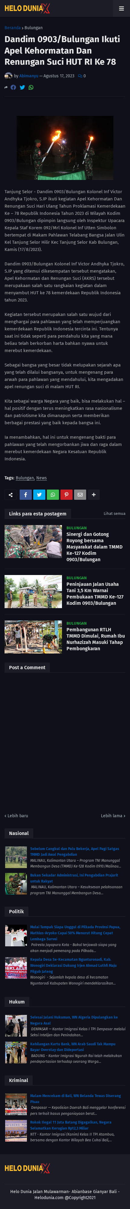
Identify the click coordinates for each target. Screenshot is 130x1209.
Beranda (13, 28)
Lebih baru (18, 815)
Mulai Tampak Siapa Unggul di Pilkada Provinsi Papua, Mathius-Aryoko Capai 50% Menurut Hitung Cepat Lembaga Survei (75, 933)
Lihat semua (114, 513)
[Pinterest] (66, 495)
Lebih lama (111, 815)
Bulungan (33, 28)
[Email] (80, 495)
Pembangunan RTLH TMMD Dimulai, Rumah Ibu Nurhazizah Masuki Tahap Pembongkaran (96, 639)
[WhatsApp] (31, 87)
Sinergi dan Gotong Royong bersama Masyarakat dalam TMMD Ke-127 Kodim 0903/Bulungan (94, 546)
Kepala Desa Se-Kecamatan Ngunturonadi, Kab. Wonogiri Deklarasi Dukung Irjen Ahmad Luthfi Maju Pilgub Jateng (73, 965)
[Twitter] (22, 87)
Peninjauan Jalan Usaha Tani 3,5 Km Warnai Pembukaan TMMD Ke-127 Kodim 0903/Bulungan (95, 593)
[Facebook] (13, 87)
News (41, 478)
